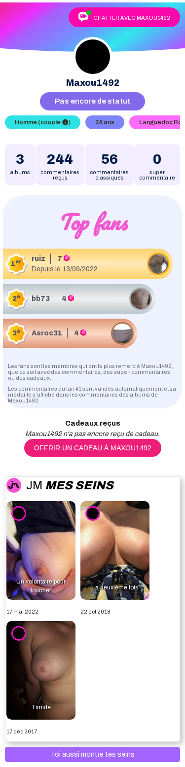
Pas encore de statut (92, 101)
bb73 (41, 298)
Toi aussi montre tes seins (92, 754)
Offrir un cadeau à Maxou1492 (92, 448)
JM (69, 485)
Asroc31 (47, 333)
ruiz (38, 258)
